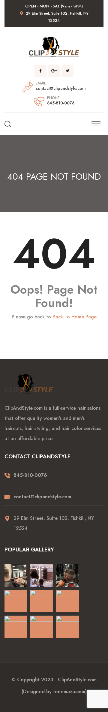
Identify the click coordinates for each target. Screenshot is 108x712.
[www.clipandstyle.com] (54, 46)
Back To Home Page (74, 317)
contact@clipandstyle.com (61, 88)
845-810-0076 (61, 103)
